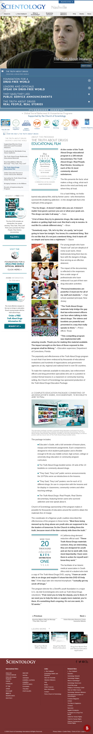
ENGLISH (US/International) (11, 674)
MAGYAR (25, 673)
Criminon (37, 128)
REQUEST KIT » (15, 326)
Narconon (47, 127)
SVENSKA (26, 678)
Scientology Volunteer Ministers (77, 692)
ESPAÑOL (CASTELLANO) (27, 683)
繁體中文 (8, 693)
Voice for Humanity (49, 677)
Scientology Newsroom (74, 683)
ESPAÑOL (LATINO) (29, 680)
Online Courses (49, 687)
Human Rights (65, 128)
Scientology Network (74, 676)
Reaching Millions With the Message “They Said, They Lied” (15, 162)
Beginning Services (49, 13)
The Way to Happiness (16, 128)
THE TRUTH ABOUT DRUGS (28, 134)
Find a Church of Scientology (52, 694)
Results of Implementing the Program (13, 188)
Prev (32, 110)
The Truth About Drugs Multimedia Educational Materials (15, 157)
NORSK (25, 675)
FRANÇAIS (9, 683)
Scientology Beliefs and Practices (51, 674)
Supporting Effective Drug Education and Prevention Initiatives (13, 145)
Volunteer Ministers (63, 13)
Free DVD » (14, 237)
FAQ (74, 14)
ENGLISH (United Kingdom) (11, 678)
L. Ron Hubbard (21, 14)
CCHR (75, 128)
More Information (49, 689)
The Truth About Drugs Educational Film (11, 168)
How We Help (6, 130)
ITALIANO (26, 689)
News (89, 14)
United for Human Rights (75, 716)
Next (61, 110)
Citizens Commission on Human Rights (75, 722)
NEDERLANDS (10, 695)
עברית (8, 686)
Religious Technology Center (76, 687)
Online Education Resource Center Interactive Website (13, 173)
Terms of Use (76, 731)
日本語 (8, 688)
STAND (70, 701)
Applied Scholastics (26, 129)
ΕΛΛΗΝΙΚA (26, 686)
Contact (46, 691)
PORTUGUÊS (27, 691)
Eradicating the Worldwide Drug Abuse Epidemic (15, 152)
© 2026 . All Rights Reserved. (23, 731)
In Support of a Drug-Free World (75, 713)
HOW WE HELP (12, 134)
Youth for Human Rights (74, 719)
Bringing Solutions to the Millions (15, 183)
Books (82, 14)
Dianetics (70, 673)
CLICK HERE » (15, 270)
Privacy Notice (57, 731)
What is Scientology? (35, 13)
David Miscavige (72, 685)
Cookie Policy (67, 731)
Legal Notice (84, 731)
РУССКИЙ (9, 691)
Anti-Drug (56, 128)
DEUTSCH (9, 698)
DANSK (8, 681)
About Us (7, 14)
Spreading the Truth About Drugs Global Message (15, 179)
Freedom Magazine (73, 698)
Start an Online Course (74, 690)
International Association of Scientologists (75, 695)
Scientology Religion (73, 678)
